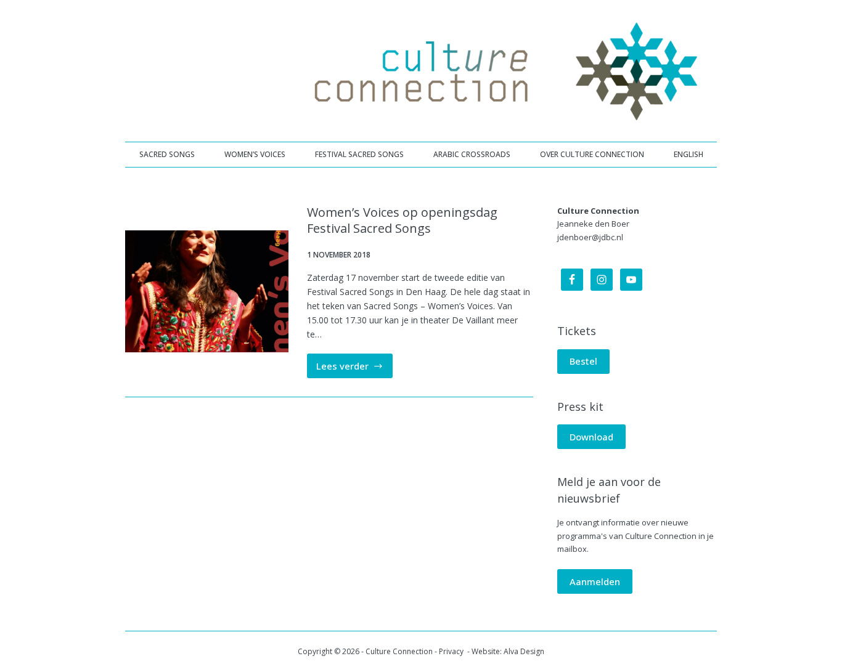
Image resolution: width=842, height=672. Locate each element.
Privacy (452, 651)
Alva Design (524, 651)
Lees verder (354, 369)
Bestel (583, 361)
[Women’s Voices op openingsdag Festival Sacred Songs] (206, 291)
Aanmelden (595, 581)
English (688, 154)
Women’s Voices (254, 154)
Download (591, 437)
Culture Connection (399, 651)
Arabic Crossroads (471, 154)
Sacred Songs (167, 154)
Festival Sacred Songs (359, 154)
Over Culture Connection (592, 154)
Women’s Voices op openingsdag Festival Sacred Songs (402, 220)
